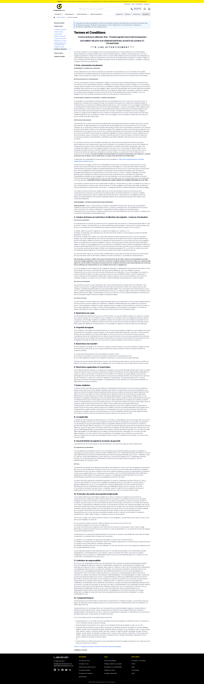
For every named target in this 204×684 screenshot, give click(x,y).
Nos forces (127, 4)
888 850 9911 (62, 657)
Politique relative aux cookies (113, 664)
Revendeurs (139, 4)
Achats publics (58, 34)
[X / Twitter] (58, 670)
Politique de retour (59, 46)
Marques (127, 14)
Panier (133, 664)
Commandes (135, 670)
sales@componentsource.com (63, 664)
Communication (69, 14)
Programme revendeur (86, 673)
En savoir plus (143, 1)
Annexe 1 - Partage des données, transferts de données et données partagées (97, 646)
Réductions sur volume (60, 40)
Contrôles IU (58, 14)
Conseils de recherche (60, 29)
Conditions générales (110, 673)
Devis (133, 667)
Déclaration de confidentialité (113, 667)
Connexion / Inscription (138, 660)
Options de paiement (59, 36)
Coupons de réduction (60, 38)
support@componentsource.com (63, 665)
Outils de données (82, 14)
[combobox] (102, 9)
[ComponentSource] (59, 7)
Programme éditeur (85, 670)
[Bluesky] (66, 670)
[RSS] (70, 670)
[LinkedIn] (55, 670)
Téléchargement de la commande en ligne (60, 43)
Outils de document (95, 14)
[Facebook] (62, 670)
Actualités (145, 14)
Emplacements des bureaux (87, 667)
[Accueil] (54, 17)
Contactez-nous (84, 664)
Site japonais (82, 676)
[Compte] (144, 9)
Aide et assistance (61, 17)
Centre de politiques (110, 660)
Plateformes (136, 14)
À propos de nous (84, 660)
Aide (133, 4)
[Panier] (149, 9)
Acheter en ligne (58, 31)
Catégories (119, 14)
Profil (133, 673)
